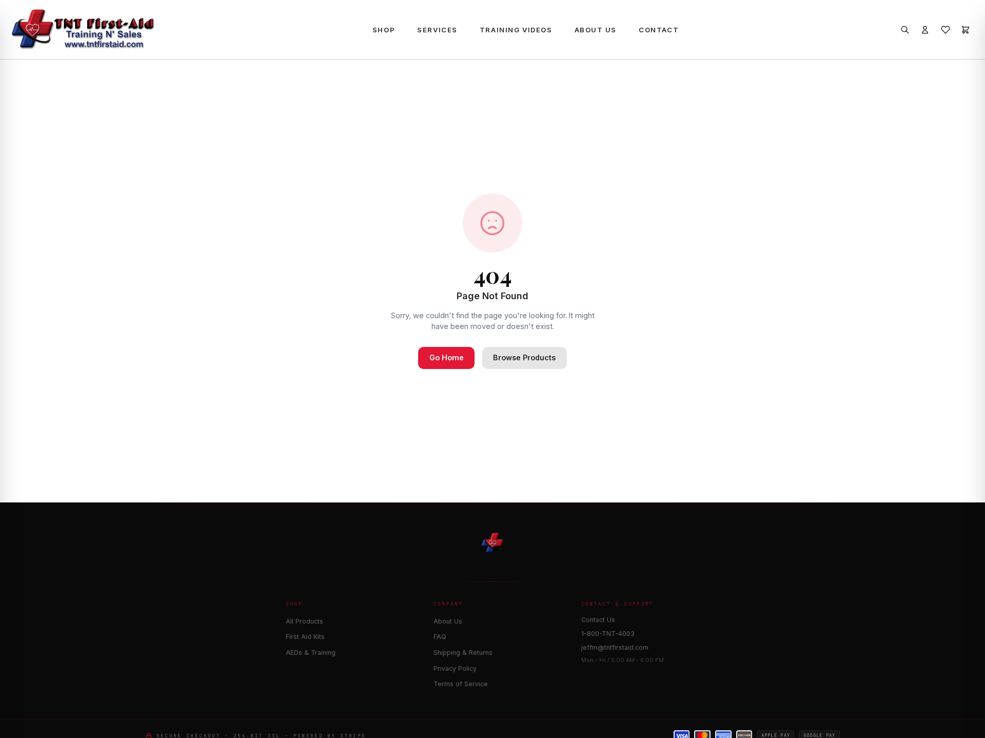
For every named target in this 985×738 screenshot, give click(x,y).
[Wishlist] (945, 30)
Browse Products (524, 357)
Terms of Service (461, 684)
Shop (383, 30)
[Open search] (904, 30)
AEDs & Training (311, 652)
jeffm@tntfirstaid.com (614, 647)
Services (437, 30)
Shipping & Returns (463, 652)
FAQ (440, 636)
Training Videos (516, 30)
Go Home (446, 357)
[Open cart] (965, 30)
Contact (659, 30)
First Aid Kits (305, 636)
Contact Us (598, 620)
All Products (304, 621)
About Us (596, 30)
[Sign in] (925, 30)
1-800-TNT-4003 (608, 633)
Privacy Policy (455, 668)
